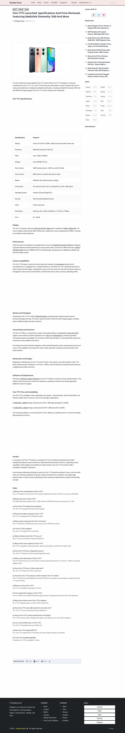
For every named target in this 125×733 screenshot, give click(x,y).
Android (99, 707)
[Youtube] (104, 15)
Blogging (100, 722)
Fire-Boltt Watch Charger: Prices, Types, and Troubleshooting (99, 45)
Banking (99, 718)
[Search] (115, 3)
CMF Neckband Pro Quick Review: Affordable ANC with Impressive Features (98, 33)
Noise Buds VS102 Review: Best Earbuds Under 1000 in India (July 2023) (99, 51)
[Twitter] (93, 15)
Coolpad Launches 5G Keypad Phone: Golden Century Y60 (98, 75)
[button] (112, 3)
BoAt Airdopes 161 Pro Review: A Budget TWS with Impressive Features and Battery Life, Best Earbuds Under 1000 (99, 27)
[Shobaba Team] (19, 21)
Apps (99, 714)
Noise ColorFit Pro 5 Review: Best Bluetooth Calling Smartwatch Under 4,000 (98, 57)
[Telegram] (98, 15)
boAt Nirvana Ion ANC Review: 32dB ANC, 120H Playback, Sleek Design (99, 39)
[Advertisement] (47, 31)
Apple (100, 711)
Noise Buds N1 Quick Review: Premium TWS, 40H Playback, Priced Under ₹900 (98, 69)
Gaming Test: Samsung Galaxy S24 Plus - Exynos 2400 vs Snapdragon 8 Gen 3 (99, 63)
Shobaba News (15, 3)
